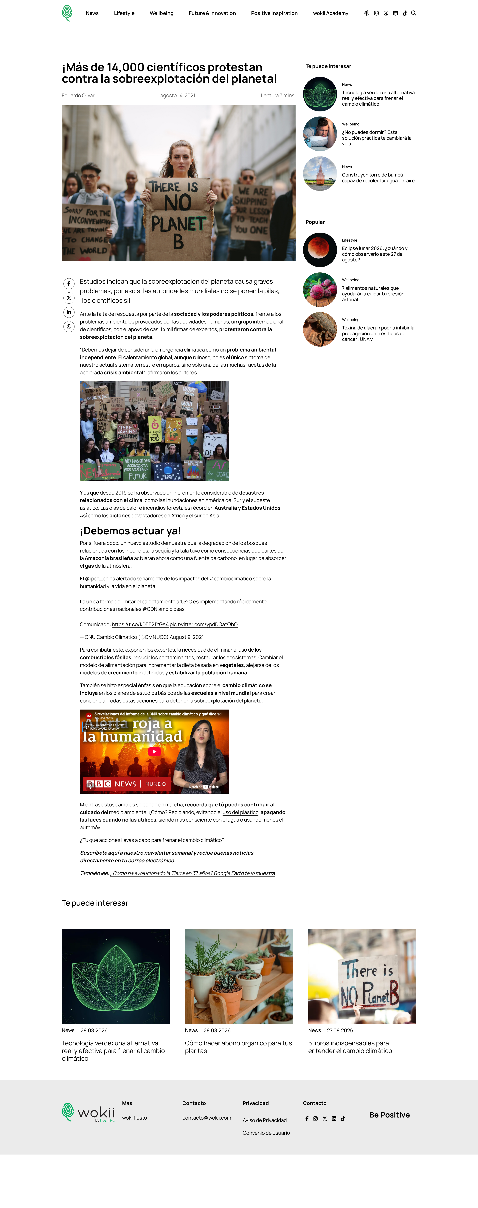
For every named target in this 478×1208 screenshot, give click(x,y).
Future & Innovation (212, 13)
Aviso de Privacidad (265, 1120)
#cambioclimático (230, 578)
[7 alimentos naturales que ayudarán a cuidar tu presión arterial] (320, 289)
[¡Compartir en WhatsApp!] (69, 326)
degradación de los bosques (234, 542)
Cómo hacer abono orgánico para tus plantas (238, 1047)
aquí (113, 852)
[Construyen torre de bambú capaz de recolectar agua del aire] (320, 173)
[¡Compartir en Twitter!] (69, 298)
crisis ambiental (123, 372)
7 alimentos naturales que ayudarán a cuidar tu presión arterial (373, 294)
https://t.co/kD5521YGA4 (140, 624)
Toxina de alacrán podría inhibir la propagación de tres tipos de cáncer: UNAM (378, 333)
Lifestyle (124, 13)
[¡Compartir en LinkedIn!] (69, 312)
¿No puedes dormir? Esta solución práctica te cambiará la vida (377, 138)
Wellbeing (162, 13)
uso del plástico (240, 812)
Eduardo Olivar (78, 95)
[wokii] (67, 13)
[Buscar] (413, 13)
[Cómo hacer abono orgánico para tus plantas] (239, 976)
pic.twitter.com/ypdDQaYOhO (204, 624)
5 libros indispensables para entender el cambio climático (350, 1047)
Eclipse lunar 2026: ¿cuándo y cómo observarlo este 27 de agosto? (375, 254)
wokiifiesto (134, 1117)
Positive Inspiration (274, 13)
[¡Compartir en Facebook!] (69, 283)
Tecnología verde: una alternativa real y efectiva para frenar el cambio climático (378, 98)
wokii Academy (330, 13)
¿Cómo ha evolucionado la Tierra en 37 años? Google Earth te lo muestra (192, 873)
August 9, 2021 (187, 636)
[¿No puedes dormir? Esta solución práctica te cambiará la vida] (320, 133)
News (92, 13)
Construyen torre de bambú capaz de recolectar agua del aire (378, 177)
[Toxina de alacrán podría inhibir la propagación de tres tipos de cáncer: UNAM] (320, 329)
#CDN (149, 608)
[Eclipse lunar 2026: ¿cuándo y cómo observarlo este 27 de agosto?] (320, 250)
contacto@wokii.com (206, 1117)
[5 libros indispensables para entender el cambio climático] (362, 976)
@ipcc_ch (96, 578)
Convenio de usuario (266, 1132)
